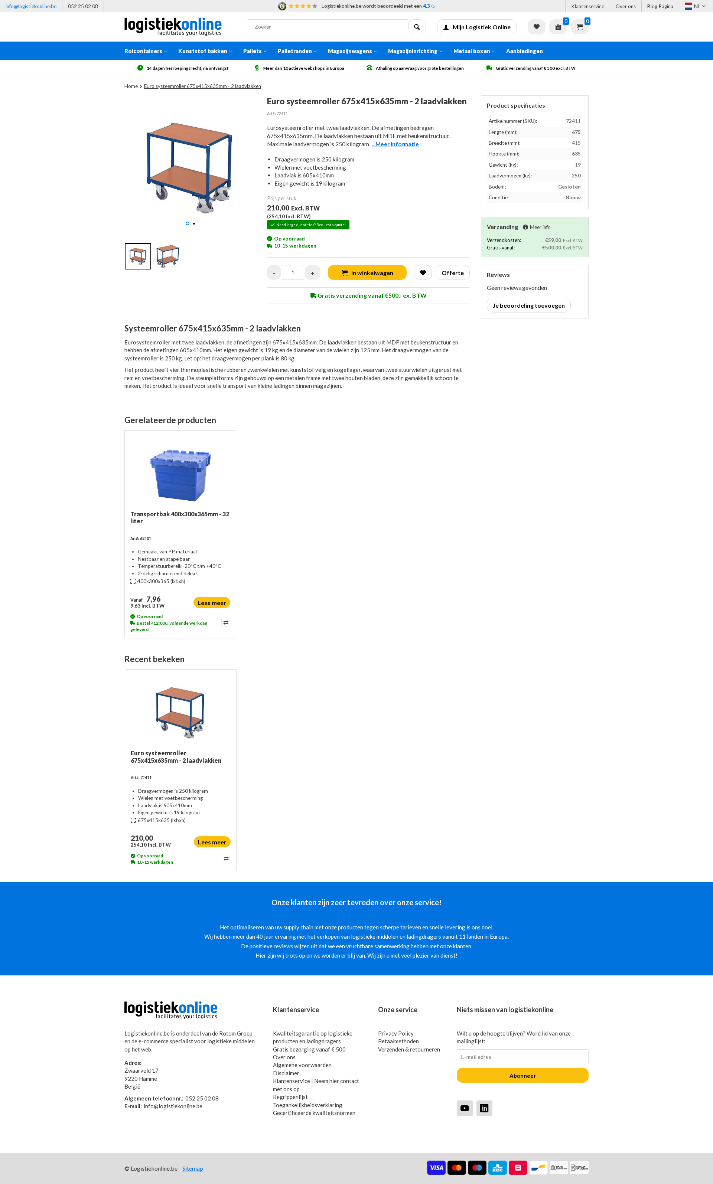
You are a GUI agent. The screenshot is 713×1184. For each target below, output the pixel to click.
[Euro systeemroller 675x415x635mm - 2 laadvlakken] (181, 712)
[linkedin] (484, 1108)
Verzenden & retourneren (409, 1049)
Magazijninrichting (412, 51)
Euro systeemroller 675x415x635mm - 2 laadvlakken (176, 756)
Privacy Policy (396, 1033)
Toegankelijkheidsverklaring (307, 1105)
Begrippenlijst (290, 1096)
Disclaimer (286, 1073)
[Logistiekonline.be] (180, 26)
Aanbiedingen (524, 51)
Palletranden (295, 51)
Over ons (626, 6)
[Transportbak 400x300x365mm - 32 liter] (180, 473)
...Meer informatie (395, 144)
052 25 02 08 (83, 6)
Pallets (252, 51)
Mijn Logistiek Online (482, 26)
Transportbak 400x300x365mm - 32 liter (179, 517)
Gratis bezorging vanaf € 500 (309, 1049)
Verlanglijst (537, 26)
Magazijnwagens (350, 51)
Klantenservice (587, 6)
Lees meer (212, 602)
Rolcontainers (143, 51)
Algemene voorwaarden (302, 1065)
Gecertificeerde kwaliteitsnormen (314, 1112)
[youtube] (464, 1108)
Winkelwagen (580, 26)
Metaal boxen (471, 51)
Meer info (540, 227)
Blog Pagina (660, 6)
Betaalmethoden (398, 1041)
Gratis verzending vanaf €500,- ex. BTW (371, 295)
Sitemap (192, 1168)
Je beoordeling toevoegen (529, 305)
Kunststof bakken (202, 51)
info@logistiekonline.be (31, 6)
